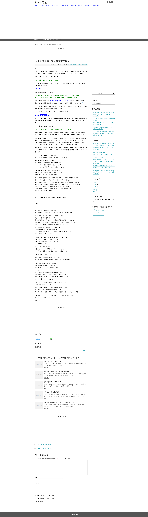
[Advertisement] (63, 53)
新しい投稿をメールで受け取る (45, 498)
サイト (37, 489)
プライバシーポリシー (58, 39)
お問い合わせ (37, 39)
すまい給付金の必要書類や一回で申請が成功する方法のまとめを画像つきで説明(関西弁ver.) (103, 133)
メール (37, 483)
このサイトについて (46, 39)
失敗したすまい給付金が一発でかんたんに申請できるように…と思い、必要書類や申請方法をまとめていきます (103, 145)
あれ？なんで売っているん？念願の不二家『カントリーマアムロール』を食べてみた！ (103, 114)
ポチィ (85, 351)
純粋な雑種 (41, 2)
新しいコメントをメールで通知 (45, 495)
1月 (96, 186)
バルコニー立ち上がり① (44, 448)
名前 (36, 477)
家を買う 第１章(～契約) (74, 65)
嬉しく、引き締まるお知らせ (46, 444)
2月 (96, 184)
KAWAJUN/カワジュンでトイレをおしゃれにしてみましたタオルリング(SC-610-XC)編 (103, 161)
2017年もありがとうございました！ (103, 155)
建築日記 (84, 65)
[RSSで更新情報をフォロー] (111, 2)
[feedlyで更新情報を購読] (108, 2)
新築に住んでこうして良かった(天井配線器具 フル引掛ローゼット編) (104, 167)
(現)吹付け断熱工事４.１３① (101, 152)
